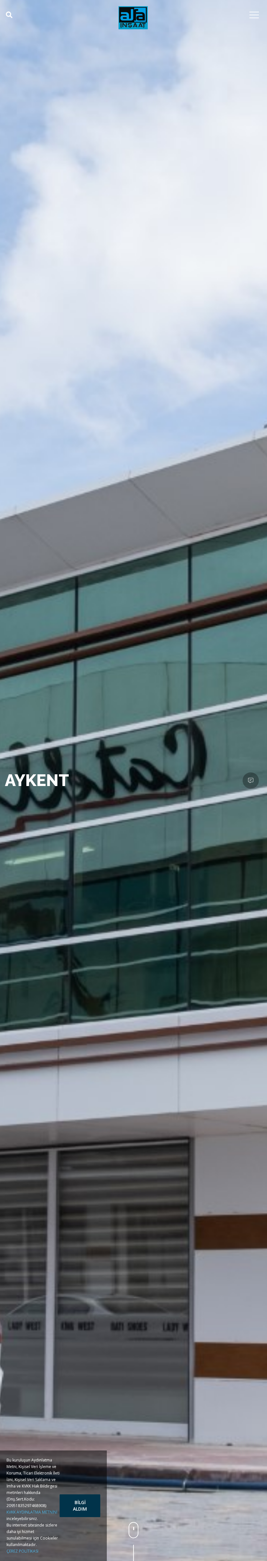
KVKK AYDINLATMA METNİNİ (32, 1512)
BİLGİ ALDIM (80, 1505)
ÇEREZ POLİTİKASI (22, 1551)
